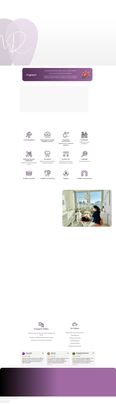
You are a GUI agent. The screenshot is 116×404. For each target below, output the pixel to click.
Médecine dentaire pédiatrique (29, 159)
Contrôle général (29, 140)
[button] (21, 359)
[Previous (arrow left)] (2, 401)
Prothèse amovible (29, 178)
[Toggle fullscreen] (11, 398)
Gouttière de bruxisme (47, 178)
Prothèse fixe (66, 159)
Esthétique (84, 159)
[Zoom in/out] (16, 398)
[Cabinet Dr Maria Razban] (18, 5)
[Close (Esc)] (2, 398)
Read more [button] (24, 364)
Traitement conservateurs (65, 140)
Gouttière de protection (84, 178)
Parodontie (47, 159)
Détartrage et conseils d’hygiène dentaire (47, 140)
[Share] (7, 398)
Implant (65, 178)
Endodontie (84, 140)
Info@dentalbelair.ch (86, 387)
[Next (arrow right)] (7, 401)
